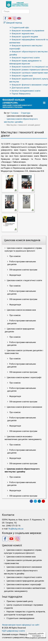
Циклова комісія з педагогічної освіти (24, 280)
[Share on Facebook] (31, 501)
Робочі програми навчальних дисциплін (21, 263)
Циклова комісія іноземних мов (21, 310)
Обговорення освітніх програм (23, 270)
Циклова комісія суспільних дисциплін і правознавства (24, 351)
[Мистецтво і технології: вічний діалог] (9, 182)
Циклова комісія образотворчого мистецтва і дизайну (22, 470)
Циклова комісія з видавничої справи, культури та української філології (23, 249)
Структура (25, 113)
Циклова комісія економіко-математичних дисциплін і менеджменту (23, 438)
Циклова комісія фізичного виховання (24, 407)
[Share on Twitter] (35, 501)
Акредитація (15, 275)
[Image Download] (15, 190)
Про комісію (15, 256)
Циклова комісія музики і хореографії (23, 377)
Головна (14, 113)
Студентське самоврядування (20, 618)
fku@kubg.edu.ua (15, 529)
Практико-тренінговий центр (20, 601)
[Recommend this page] (43, 501)
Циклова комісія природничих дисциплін (19, 330)
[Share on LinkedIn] (39, 501)
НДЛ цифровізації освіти (13, 631)
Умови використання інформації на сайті (20, 625)
